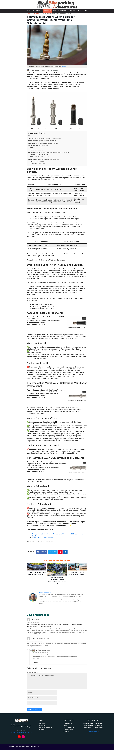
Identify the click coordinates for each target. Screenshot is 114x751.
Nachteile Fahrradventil (38, 163)
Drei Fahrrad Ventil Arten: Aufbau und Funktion (43, 143)
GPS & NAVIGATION (59, 11)
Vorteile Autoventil (37, 148)
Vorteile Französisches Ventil (40, 154)
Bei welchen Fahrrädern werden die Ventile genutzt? (45, 138)
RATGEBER (47, 11)
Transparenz (63, 66)
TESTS (38, 11)
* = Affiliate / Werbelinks (92, 731)
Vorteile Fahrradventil (38, 161)
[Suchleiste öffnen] (86, 11)
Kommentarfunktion (32, 672)
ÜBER (79, 11)
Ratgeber (35, 14)
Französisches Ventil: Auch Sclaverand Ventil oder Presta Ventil (49, 152)
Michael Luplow (34, 70)
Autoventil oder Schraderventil (38, 145)
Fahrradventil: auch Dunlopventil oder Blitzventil (44, 159)
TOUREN (73, 11)
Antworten (30, 649)
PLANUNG (30, 11)
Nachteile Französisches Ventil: (40, 157)
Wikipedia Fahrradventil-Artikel (42, 537)
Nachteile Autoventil (37, 150)
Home (28, 14)
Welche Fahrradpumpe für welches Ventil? (42, 141)
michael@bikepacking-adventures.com (21, 732)
